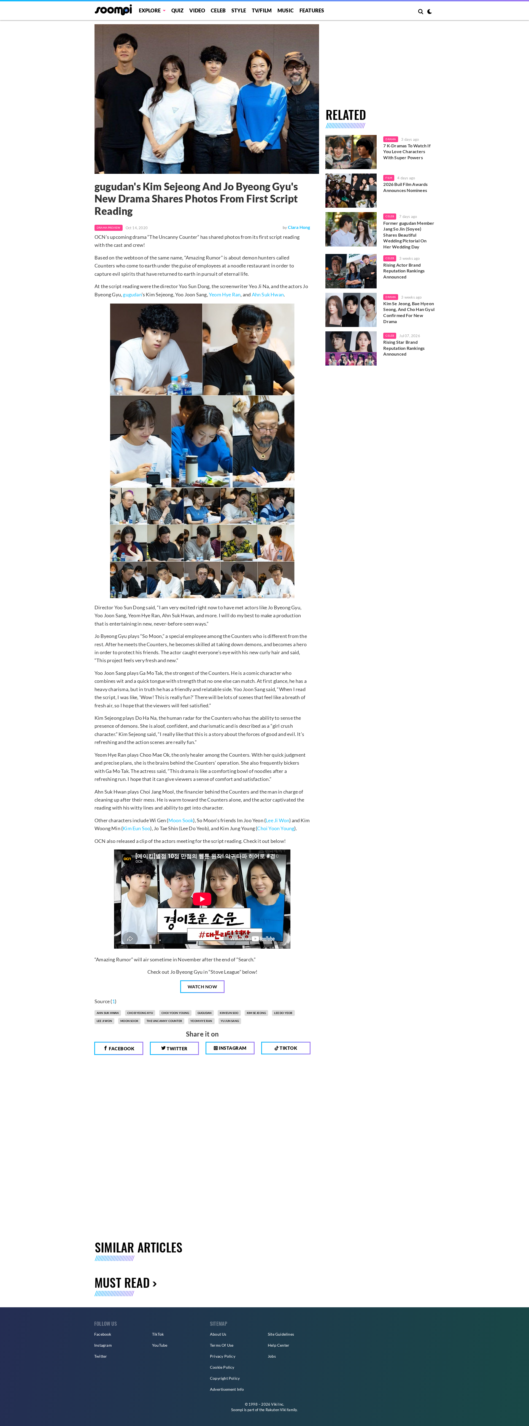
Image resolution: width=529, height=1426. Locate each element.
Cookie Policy (222, 1367)
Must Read (122, 1282)
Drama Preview (108, 227)
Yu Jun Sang (230, 1020)
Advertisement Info (227, 1389)
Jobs (272, 1356)
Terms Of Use (221, 1345)
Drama (390, 139)
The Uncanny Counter (164, 1020)
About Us (218, 1334)
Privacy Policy (222, 1356)
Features (311, 10)
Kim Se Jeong (256, 1012)
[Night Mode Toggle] (429, 12)
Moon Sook (180, 820)
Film (388, 177)
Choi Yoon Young (275, 828)
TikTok (158, 1334)
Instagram (232, 1048)
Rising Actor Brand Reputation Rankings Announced (404, 270)
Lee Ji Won (277, 820)
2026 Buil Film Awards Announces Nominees (405, 187)
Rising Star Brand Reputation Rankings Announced (404, 347)
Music (285, 10)
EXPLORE (150, 10)
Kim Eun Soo (136, 828)
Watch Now (202, 986)
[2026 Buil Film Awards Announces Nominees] (351, 191)
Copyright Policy (225, 1378)
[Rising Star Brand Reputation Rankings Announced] (351, 348)
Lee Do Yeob (283, 1012)
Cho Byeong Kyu (140, 1012)
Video (197, 10)
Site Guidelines (281, 1334)
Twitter (177, 1048)
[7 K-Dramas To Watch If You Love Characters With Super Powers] (351, 152)
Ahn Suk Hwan (268, 294)
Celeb (218, 10)
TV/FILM (262, 10)
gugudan (132, 294)
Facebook (121, 1048)
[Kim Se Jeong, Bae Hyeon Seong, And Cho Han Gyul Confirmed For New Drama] (351, 310)
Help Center (278, 1345)
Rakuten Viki (276, 1410)
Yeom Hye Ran (225, 294)
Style (238, 10)
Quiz (177, 10)
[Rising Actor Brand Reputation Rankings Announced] (351, 271)
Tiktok (288, 1048)
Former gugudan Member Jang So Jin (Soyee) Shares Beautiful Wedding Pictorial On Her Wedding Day (408, 234)
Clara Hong (299, 227)
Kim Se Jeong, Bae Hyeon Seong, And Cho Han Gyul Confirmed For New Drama (408, 312)
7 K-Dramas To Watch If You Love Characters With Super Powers (406, 151)
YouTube (159, 1345)
